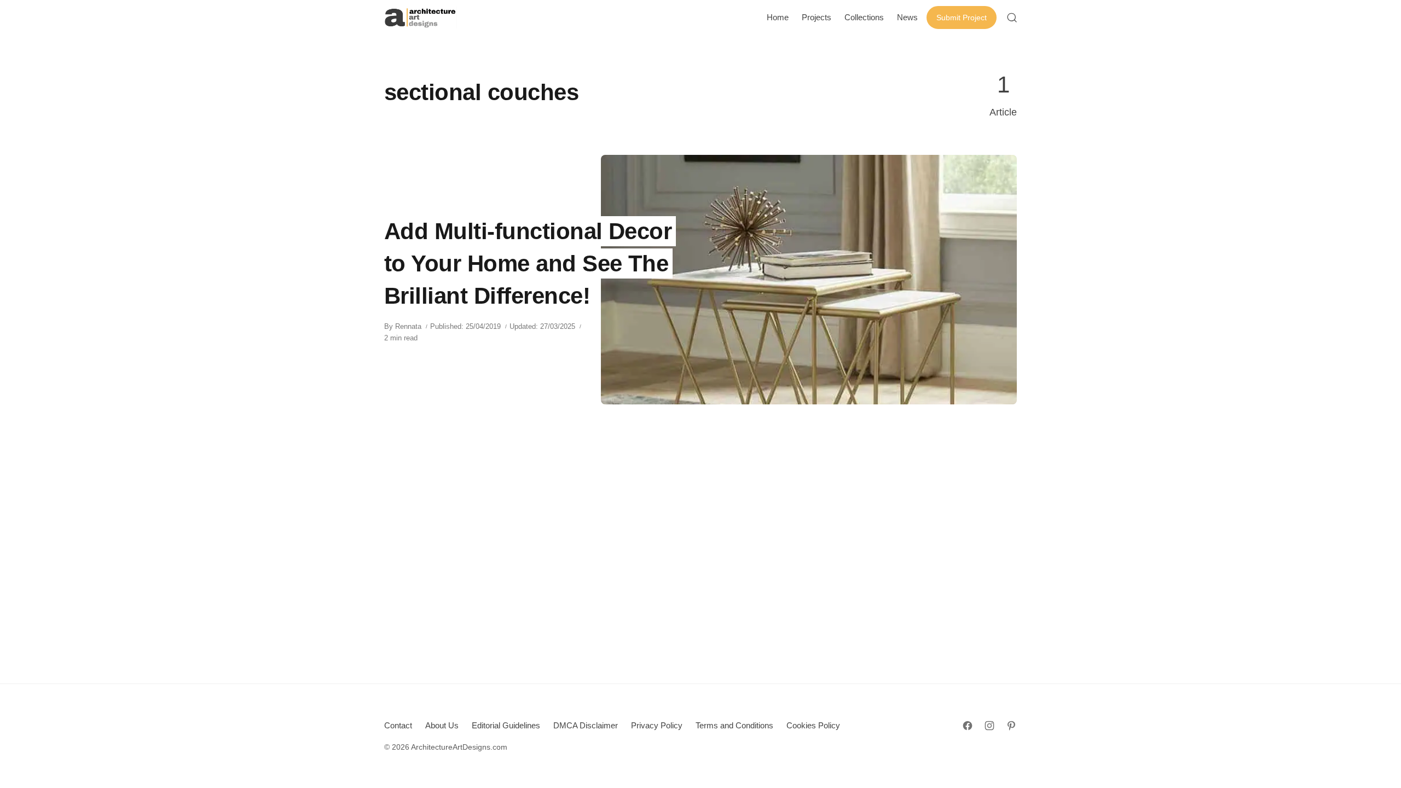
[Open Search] (1012, 17)
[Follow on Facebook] (967, 725)
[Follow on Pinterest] (1011, 725)
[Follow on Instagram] (989, 725)
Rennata (408, 326)
